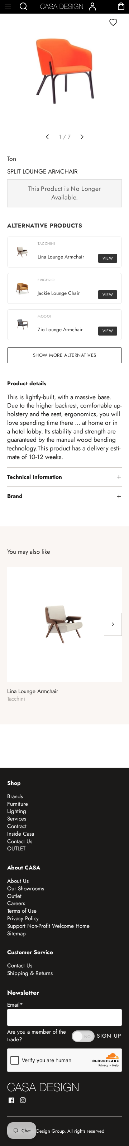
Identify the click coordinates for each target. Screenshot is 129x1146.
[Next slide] (82, 137)
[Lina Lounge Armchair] (64, 624)
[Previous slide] (47, 137)
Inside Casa (20, 834)
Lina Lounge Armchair (32, 691)
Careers (16, 903)
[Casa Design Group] (43, 1087)
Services (16, 819)
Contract (17, 826)
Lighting (16, 811)
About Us (18, 881)
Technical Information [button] (34, 477)
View (107, 258)
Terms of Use (22, 911)
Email (15, 1005)
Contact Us (19, 841)
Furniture (17, 804)
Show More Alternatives (64, 355)
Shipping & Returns (30, 973)
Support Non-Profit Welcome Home (48, 926)
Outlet (14, 896)
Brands (15, 796)
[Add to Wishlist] (113, 22)
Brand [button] (15, 496)
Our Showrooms (25, 889)
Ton (11, 158)
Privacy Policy (23, 918)
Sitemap (16, 934)
